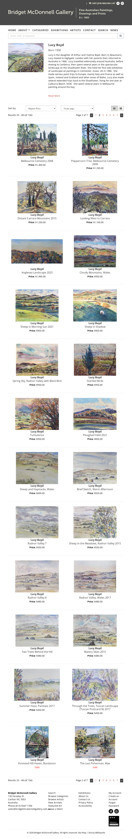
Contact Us (84, 799)
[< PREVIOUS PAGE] (91, 115)
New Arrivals (55, 802)
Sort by (12, 108)
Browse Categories (58, 796)
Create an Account (114, 798)
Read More (54, 95)
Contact (89, 30)
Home (12, 30)
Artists (75, 30)
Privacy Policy (86, 802)
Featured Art (55, 805)
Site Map (82, 832)
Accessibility (85, 805)
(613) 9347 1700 (23, 805)
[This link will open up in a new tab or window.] (116, 821)
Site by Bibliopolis (96, 832)
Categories (40, 30)
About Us (83, 796)
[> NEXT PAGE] (121, 115)
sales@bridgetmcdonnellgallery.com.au (29, 808)
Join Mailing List (106, 3)
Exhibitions (59, 30)
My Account (115, 792)
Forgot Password (114, 804)
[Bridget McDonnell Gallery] (41, 12)
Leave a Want (55, 808)
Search (103, 30)
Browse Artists (56, 799)
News (114, 30)
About (23, 30)
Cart (94, 3)
